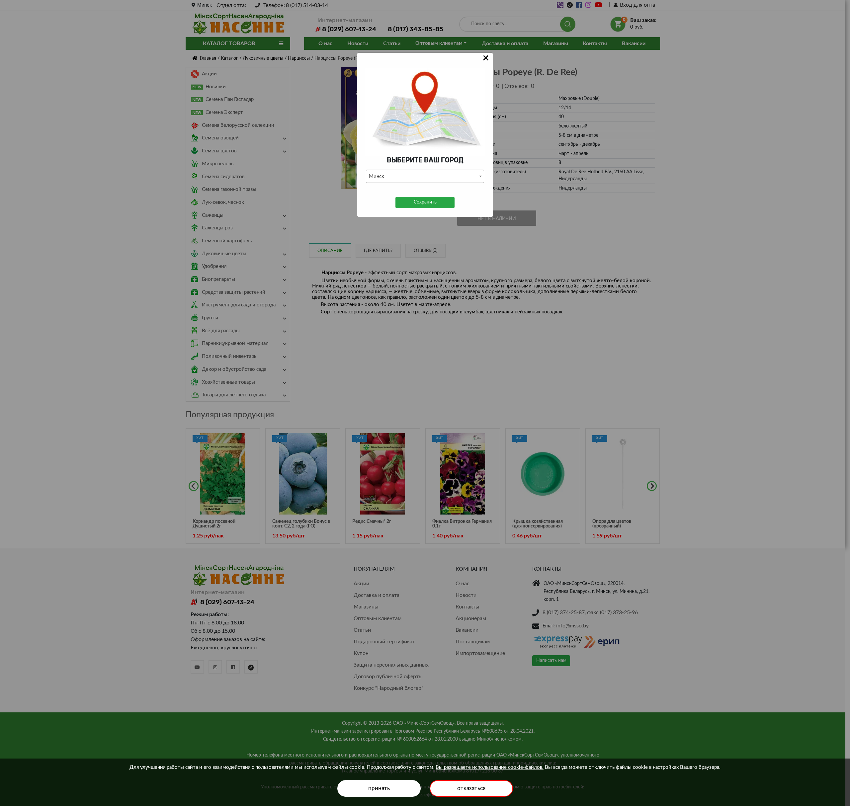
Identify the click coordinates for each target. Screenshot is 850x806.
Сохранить (425, 202)
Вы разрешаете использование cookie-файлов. (490, 767)
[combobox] (425, 176)
